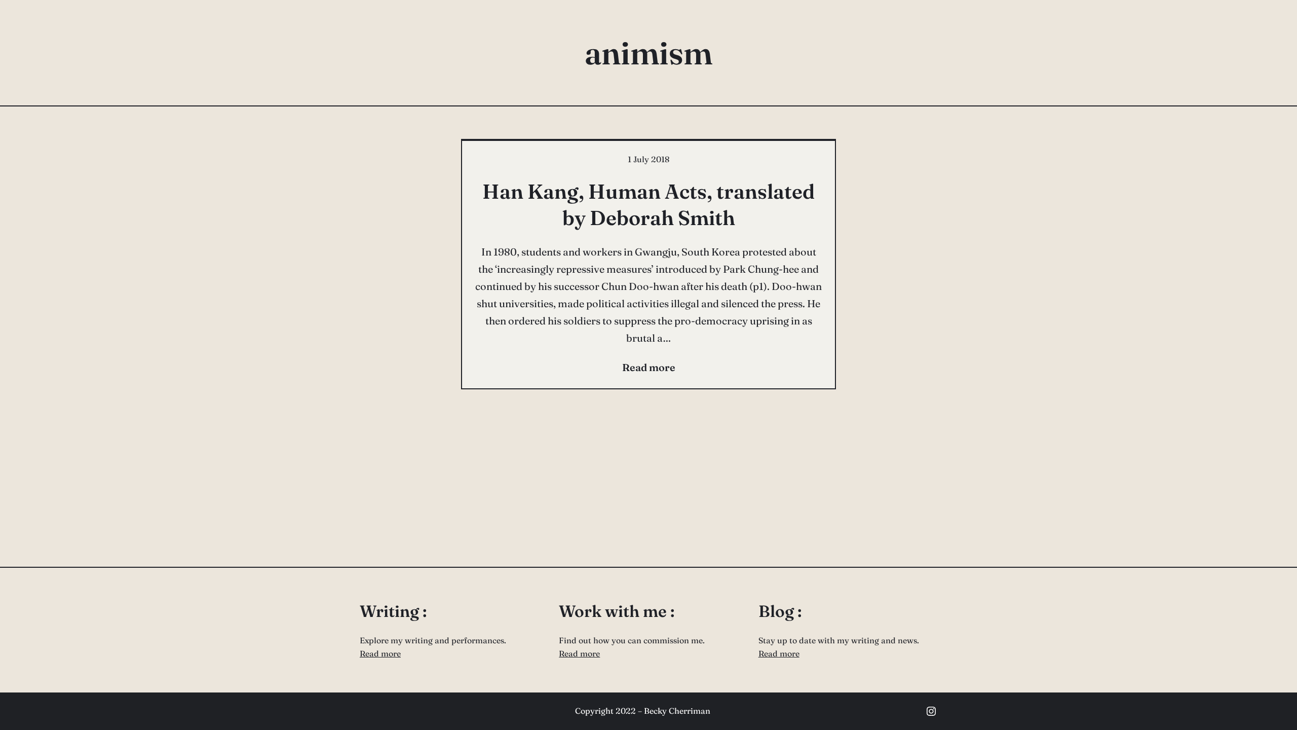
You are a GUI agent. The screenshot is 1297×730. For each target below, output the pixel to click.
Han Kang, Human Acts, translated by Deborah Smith (648, 204)
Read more (380, 653)
